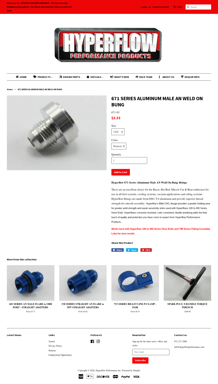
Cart (179, 6)
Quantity (116, 154)
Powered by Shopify (131, 370)
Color (114, 140)
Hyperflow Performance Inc (108, 370)
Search (52, 341)
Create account (161, 6)
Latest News (14, 335)
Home (10, 89)
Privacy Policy (55, 345)
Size (113, 125)
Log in (144, 6)
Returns (52, 350)
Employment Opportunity (60, 354)
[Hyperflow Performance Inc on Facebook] (92, 341)
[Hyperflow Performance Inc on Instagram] (98, 341)
